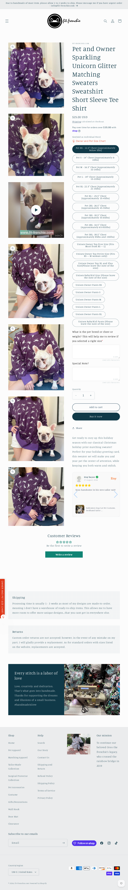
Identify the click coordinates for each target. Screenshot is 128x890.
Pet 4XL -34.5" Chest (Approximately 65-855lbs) (95, 226)
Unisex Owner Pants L (88, 306)
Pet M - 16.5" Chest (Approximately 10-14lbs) (95, 168)
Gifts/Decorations (17, 802)
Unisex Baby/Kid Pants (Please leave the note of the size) (95, 322)
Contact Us (43, 757)
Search (41, 742)
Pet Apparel (14, 750)
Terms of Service (46, 790)
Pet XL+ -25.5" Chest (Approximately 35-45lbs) (95, 197)
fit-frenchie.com (22, 883)
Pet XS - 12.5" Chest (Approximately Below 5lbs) (95, 149)
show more (110, 496)
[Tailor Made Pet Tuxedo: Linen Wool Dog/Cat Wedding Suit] (80, 509)
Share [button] (79, 428)
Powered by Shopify (38, 883)
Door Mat (13, 816)
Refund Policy (45, 776)
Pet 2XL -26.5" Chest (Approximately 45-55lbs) (95, 206)
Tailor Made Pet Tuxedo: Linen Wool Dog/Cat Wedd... (99, 509)
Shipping (76, 121)
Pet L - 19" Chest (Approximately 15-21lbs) (96, 177)
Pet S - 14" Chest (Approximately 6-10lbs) (95, 158)
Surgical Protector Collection (18, 778)
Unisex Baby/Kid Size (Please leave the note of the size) (95, 276)
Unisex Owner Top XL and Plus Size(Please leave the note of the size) (95, 265)
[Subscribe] (63, 843)
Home (11, 742)
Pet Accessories (16, 787)
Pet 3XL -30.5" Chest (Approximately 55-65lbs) (95, 216)
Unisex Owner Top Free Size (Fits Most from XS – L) (95, 245)
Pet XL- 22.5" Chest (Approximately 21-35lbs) (95, 187)
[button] (6, 21)
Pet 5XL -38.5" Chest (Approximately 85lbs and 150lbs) (96, 235)
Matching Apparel (18, 757)
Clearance (13, 823)
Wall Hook (14, 809)
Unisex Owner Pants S (88, 292)
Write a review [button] (64, 554)
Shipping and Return (45, 766)
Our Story (43, 750)
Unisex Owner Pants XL (89, 314)
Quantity (76, 389)
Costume (13, 794)
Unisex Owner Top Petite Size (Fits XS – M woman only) (95, 254)
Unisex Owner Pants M (88, 299)
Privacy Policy (45, 798)
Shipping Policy (46, 783)
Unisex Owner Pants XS (89, 285)
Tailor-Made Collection (14, 766)
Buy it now (96, 416)
